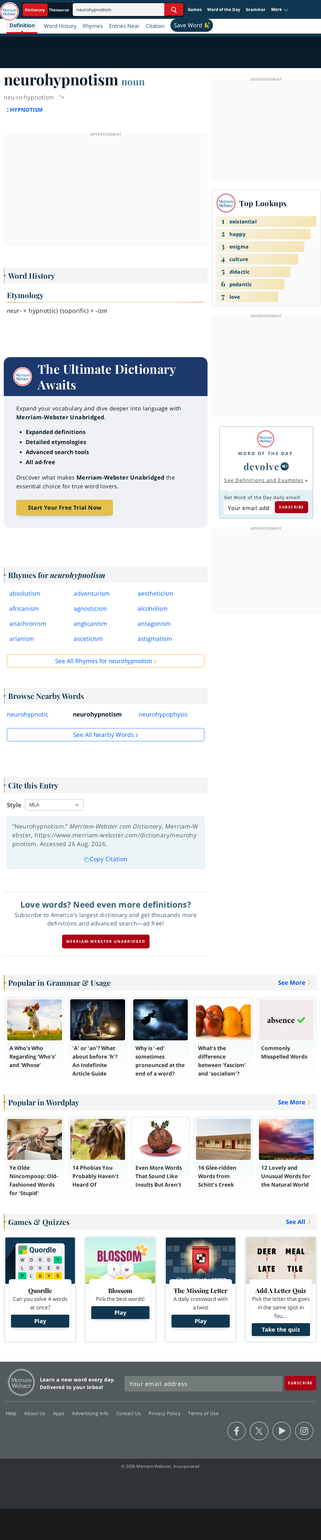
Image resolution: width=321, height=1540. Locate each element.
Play (40, 1321)
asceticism (88, 639)
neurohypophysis (163, 714)
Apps (59, 1413)
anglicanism (90, 624)
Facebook (236, 1431)
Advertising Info (91, 1413)
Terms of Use (203, 1413)
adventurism (92, 593)
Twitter (259, 1431)
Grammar (256, 9)
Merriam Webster (21, 1382)
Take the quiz (281, 1329)
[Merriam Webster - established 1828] (9, 8)
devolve (262, 466)
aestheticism (155, 593)
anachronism (27, 624)
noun (133, 81)
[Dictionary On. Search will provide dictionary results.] (47, 10)
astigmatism (155, 639)
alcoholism (153, 608)
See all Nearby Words (103, 735)
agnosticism (90, 608)
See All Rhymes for (103, 661)
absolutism (24, 593)
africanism (24, 608)
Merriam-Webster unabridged (105, 941)
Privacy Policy (165, 1413)
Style (14, 805)
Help (12, 1413)
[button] (280, 10)
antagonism (154, 624)
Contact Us (129, 1413)
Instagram (304, 1431)
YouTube (281, 1431)
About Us (35, 1413)
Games (195, 9)
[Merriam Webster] (265, 439)
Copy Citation (108, 859)
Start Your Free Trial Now (64, 507)
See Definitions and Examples (263, 480)
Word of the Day (223, 9)
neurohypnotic (27, 714)
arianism (21, 639)
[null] (285, 466)
